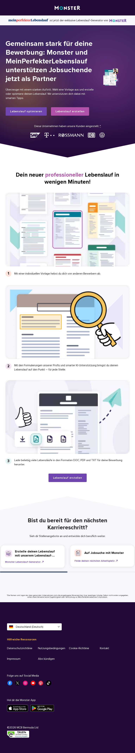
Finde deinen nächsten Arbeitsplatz (95, 560)
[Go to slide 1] (34, 572)
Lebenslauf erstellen (70, 111)
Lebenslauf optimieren (26, 111)
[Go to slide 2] (101, 572)
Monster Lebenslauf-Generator (23, 561)
